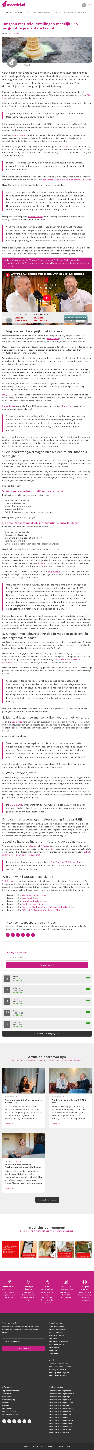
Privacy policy (7, 1408)
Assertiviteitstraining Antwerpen (61, 1391)
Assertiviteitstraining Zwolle (59, 1432)
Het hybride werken (56, 1344)
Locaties (5, 1402)
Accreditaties (7, 1394)
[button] (10, 1249)
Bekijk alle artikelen (47, 1200)
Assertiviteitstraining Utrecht (60, 1429)
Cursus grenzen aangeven (59, 1373)
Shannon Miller (35, 216)
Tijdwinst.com (37, 1446)
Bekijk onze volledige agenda (47, 1034)
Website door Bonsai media (59, 1446)
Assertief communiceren (58, 1364)
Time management (56, 1326)
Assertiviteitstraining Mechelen (61, 1423)
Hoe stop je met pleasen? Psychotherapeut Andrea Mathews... (23, 1165)
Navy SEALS (8, 395)
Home (8, 12)
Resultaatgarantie (9, 1411)
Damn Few (67, 406)
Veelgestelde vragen (10, 1414)
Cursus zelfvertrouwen (58, 1376)
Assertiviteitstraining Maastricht (61, 1420)
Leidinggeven (54, 1347)
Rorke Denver (8, 406)
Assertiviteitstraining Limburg (60, 1417)
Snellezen (53, 1338)
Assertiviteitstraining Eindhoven (61, 1402)
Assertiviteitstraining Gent (59, 1405)
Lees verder (10, 1124)
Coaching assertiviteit (57, 1370)
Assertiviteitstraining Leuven (60, 1414)
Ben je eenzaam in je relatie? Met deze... (69, 1101)
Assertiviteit (53, 1350)
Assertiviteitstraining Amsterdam (61, 1394)
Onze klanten (7, 1397)
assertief (65, 146)
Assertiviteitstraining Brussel (60, 1400)
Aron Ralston (54, 571)
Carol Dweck (19, 135)
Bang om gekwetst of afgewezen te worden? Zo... (23, 1101)
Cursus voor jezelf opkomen (60, 1367)
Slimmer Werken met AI (58, 1329)
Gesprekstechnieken (57, 1335)
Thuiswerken (54, 1353)
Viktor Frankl (53, 338)
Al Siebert (41, 563)
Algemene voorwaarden (11, 1391)
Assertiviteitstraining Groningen (61, 1408)
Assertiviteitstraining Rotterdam (61, 1426)
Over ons (5, 1405)
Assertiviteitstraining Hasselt (60, 1411)
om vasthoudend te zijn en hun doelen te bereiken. (67, 180)
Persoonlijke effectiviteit (58, 1341)
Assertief (18, 12)
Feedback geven (55, 1332)
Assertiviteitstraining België (59, 1397)
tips (53, 849)
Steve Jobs (17, 722)
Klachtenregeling (8, 1400)
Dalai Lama (16, 804)
